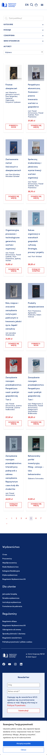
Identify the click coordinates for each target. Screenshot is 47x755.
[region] (23, 738)
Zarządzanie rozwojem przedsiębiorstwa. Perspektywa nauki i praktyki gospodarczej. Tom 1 (36, 389)
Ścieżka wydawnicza (10, 598)
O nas (4, 555)
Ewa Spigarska (11, 96)
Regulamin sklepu (9, 621)
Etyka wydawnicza (9, 575)
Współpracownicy (9, 563)
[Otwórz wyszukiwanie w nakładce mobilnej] (23, 18)
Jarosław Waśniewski (11, 334)
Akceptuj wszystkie (23, 743)
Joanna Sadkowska (13, 409)
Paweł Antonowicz (32, 112)
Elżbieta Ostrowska (36, 479)
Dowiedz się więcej (36, 126)
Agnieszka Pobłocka (32, 314)
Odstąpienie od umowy (11, 630)
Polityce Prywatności (16, 706)
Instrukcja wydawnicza (11, 602)
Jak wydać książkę (9, 594)
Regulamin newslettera (12, 638)
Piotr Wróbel (37, 257)
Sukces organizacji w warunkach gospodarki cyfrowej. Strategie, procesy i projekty (36, 241)
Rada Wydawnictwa (10, 567)
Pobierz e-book (13, 126)
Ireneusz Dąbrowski (10, 99)
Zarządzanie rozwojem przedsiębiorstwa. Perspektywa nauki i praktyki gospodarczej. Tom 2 (14, 389)
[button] (42, 5)
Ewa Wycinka (14, 174)
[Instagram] (15, 664)
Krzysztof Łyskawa (13, 102)
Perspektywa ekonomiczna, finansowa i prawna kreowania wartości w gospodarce (34, 96)
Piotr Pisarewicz (33, 116)
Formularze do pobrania (12, 606)
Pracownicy (7, 559)
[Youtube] (9, 664)
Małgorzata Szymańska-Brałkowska (33, 411)
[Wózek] (36, 4)
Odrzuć (23, 750)
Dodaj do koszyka (36, 270)
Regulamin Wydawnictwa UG (14, 579)
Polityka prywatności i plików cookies (17, 642)
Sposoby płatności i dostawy (13, 634)
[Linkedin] (21, 664)
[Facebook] (3, 664)
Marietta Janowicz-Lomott (13, 93)
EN (27, 5)
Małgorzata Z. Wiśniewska (35, 405)
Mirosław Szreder (13, 176)
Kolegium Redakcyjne (11, 571)
